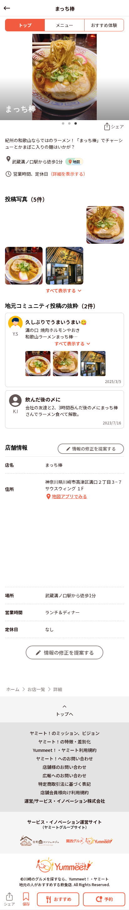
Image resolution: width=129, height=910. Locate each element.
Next (123, 77)
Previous (5, 77)
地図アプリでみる (69, 496)
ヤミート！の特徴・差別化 (64, 741)
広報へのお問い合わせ (64, 775)
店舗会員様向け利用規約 (64, 792)
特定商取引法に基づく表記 (64, 784)
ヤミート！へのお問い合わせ (64, 758)
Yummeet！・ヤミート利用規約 (64, 750)
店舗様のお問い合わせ (64, 767)
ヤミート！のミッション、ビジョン (65, 733)
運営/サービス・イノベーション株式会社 (64, 801)
